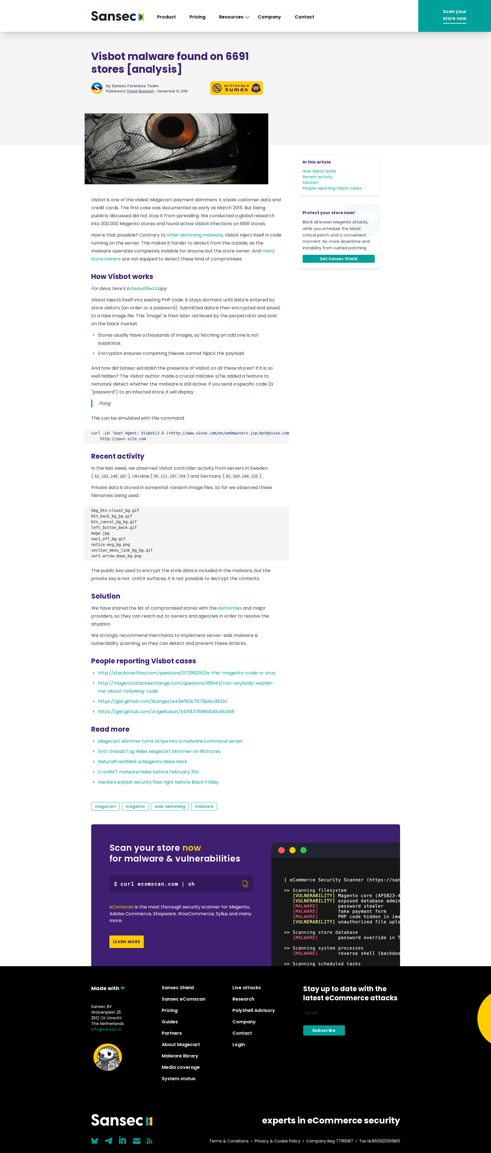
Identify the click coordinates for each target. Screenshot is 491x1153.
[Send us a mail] (137, 1141)
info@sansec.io (106, 1029)
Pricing (197, 17)
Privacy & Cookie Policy (277, 1141)
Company (269, 17)
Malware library (180, 1056)
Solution (311, 182)
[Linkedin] (123, 1140)
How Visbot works (319, 171)
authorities (230, 608)
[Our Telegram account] (108, 1139)
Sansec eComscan (183, 999)
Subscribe (324, 1030)
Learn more (126, 942)
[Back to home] (117, 16)
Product (166, 17)
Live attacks (246, 987)
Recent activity (318, 177)
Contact (304, 17)
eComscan (121, 907)
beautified (142, 288)
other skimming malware (195, 235)
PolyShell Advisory (253, 1010)
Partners (172, 1033)
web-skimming (170, 806)
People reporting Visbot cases (332, 188)
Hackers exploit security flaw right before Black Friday (158, 782)
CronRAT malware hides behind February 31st (148, 772)
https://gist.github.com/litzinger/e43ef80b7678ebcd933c (162, 701)
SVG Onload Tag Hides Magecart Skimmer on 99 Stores (159, 751)
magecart (105, 806)
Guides (170, 1022)
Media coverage (181, 1067)
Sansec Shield (178, 987)
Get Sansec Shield (338, 259)
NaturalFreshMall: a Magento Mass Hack (142, 761)
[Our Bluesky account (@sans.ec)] (94, 1140)
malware (204, 806)
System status (178, 1078)
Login (238, 1044)
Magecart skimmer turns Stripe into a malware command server (170, 741)
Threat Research (140, 91)
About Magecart (181, 1044)
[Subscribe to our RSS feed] (149, 1141)
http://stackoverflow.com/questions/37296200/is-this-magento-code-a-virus (186, 673)
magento (135, 806)
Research (243, 999)
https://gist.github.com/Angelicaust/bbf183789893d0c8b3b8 (166, 711)
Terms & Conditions (229, 1141)
